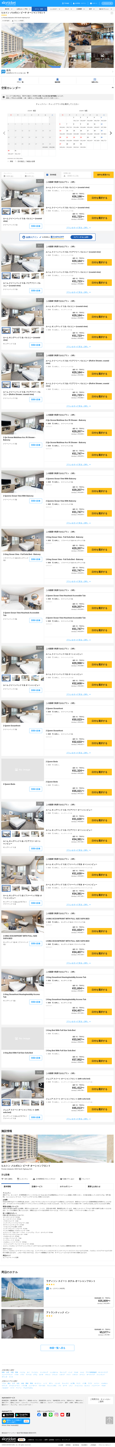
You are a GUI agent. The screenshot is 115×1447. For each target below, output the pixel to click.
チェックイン (8, 173)
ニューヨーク (33, 1385)
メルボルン (104, 1383)
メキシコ (47, 1374)
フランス (55, 1374)
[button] (102, 56)
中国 (12, 1372)
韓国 (3, 1372)
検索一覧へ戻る (57, 1348)
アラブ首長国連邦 (91, 1372)
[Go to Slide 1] (6, 211)
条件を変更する (103, 175)
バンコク (57, 1383)
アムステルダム (28, 1388)
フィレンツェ (79, 1385)
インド (70, 1372)
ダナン (51, 1383)
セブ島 (73, 1383)
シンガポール (54, 1372)
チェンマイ (65, 1383)
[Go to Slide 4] (35, 211)
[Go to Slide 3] (25, 211)
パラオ (16, 1374)
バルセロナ (5, 1388)
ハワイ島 (24, 1385)
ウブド (90, 1383)
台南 (22, 1383)
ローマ (65, 1385)
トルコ (82, 1372)
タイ (28, 1372)
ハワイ (22, 1374)
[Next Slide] (41, 193)
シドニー (96, 1383)
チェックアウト (29, 173)
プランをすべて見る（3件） (77, 228)
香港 (16, 1372)
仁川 (13, 1383)
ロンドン (87, 1385)
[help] (28, 73)
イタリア (62, 1374)
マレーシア (63, 1372)
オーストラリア (103, 1372)
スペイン (82, 1374)
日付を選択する (99, 198)
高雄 (27, 1383)
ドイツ (68, 1374)
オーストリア (91, 1374)
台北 (18, 1383)
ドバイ (12, 1388)
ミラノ (71, 1385)
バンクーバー (96, 1385)
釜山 (9, 1383)
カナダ (41, 1374)
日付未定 (53, 175)
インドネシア (44, 1372)
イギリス (75, 1374)
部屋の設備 (35, 226)
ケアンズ (4, 1385)
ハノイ (45, 1383)
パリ (59, 1385)
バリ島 (84, 1383)
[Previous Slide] (4, 193)
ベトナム (22, 1372)
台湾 (7, 1372)
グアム (35, 1374)
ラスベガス (42, 1385)
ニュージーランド (7, 1374)
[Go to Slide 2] (15, 211)
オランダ (4, 1377)
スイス (11, 1377)
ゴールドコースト (14, 1385)
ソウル (4, 1383)
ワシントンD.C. (52, 1385)
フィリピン (34, 1372)
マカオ (76, 1372)
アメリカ (28, 1374)
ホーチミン (38, 1383)
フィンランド (101, 1374)
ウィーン (19, 1388)
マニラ (78, 1383)
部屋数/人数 (67, 173)
